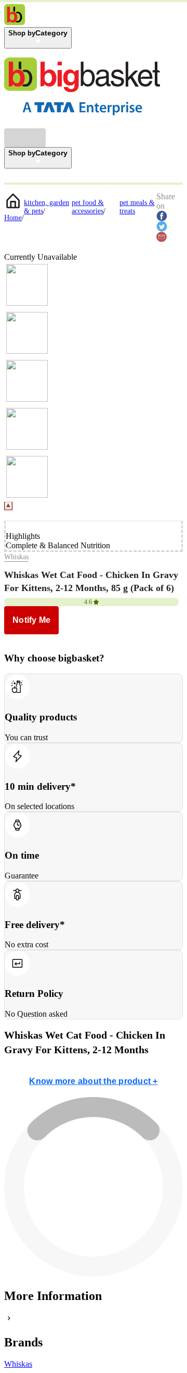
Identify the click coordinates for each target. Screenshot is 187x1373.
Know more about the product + (93, 1081)
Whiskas (16, 557)
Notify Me (31, 620)
